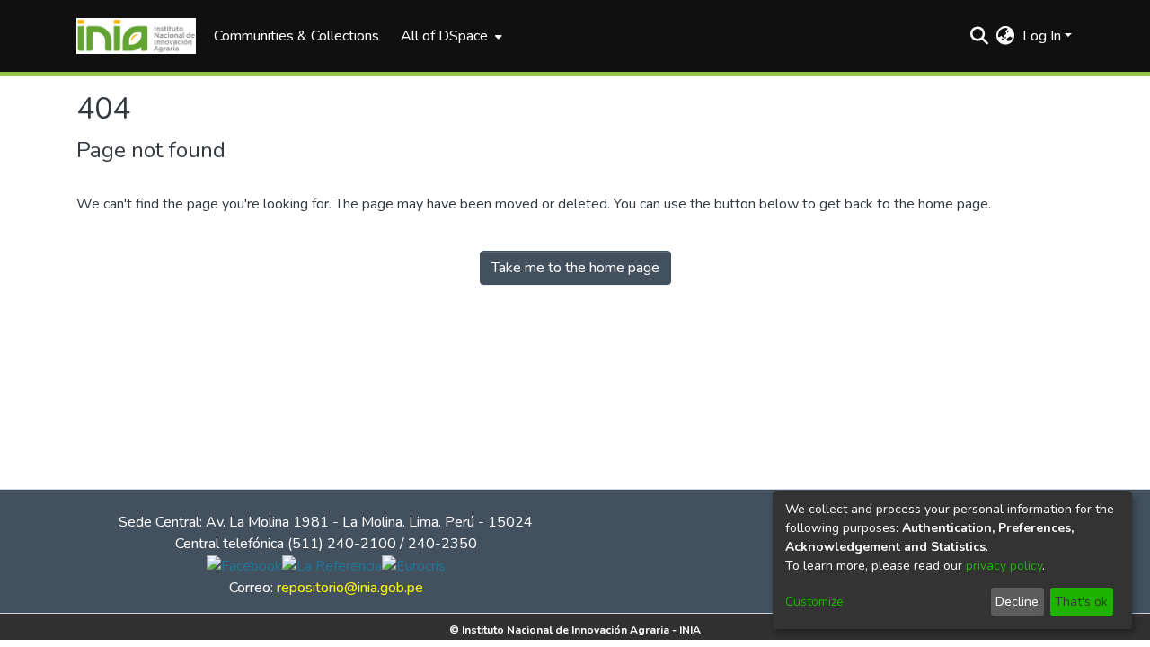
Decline (1017, 601)
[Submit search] (980, 36)
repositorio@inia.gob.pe (350, 588)
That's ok (1081, 601)
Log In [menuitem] (1041, 36)
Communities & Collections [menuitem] (296, 36)
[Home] (136, 36)
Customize (814, 601)
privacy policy (1004, 565)
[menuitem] (449, 36)
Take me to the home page (575, 268)
